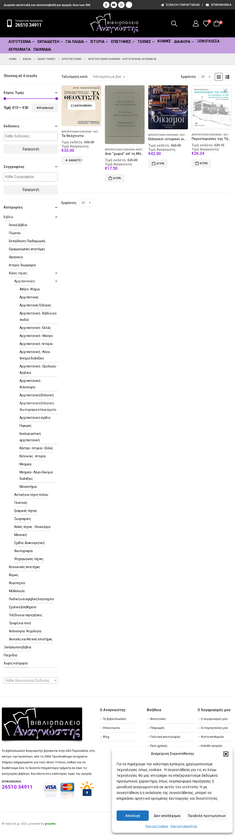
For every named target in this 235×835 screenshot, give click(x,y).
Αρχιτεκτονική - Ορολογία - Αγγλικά (38, 369)
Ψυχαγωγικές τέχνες (28, 559)
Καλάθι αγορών (211, 745)
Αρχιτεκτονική (24, 281)
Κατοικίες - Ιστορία (33, 456)
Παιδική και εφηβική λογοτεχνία (31, 599)
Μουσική (20, 535)
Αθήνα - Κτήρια (30, 289)
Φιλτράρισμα (44, 107)
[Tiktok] (129, 5)
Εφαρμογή (30, 149)
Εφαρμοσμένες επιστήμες (27, 249)
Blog (106, 736)
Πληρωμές (157, 728)
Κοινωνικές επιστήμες (24, 567)
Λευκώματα (19, 49)
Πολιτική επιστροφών (165, 736)
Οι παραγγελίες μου (214, 728)
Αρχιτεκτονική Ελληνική (120, 149)
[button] (226, 754)
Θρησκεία (15, 257)
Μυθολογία (17, 591)
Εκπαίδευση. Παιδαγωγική (27, 241)
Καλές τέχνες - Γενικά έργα (32, 527)
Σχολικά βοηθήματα (22, 607)
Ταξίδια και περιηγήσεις (25, 615)
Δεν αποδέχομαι (167, 816)
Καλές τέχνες (18, 273)
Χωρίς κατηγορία (16, 663)
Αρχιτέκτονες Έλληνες (35, 305)
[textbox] (32, 136)
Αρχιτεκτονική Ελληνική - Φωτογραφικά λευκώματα (92, 131)
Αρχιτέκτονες (29, 297)
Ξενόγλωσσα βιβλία (17, 647)
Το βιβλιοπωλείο (114, 719)
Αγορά (117, 178)
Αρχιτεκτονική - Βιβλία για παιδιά (38, 316)
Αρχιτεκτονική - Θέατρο (36, 336)
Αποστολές (158, 719)
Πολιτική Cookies (156, 826)
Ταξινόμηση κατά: (75, 77)
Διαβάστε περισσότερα (75, 160)
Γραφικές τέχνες (25, 511)
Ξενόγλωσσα (208, 41)
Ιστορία (97, 41)
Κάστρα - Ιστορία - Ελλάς (36, 448)
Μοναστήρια (28, 486)
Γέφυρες (26, 425)
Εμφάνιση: (188, 77)
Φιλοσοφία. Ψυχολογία (25, 631)
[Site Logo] (114, 23)
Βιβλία (8, 217)
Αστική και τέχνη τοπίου (31, 495)
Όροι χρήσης (159, 745)
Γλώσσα (14, 233)
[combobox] (31, 680)
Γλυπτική (20, 503)
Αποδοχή (132, 816)
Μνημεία (25, 464)
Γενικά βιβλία (18, 225)
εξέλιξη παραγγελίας (183, 4)
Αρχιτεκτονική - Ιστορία (36, 344)
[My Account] (195, 23)
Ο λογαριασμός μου (214, 719)
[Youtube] (114, 5)
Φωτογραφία (23, 551)
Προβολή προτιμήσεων (207, 816)
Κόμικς (164, 41)
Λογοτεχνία (19, 41)
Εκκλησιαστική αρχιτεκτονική (30, 437)
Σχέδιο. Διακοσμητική (29, 543)
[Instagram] (121, 5)
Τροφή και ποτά (20, 623)
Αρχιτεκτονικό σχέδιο (35, 417)
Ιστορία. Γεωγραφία (22, 265)
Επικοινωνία (221, 4)
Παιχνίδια (42, 49)
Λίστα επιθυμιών (212, 736)
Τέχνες (144, 41)
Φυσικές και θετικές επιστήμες (31, 639)
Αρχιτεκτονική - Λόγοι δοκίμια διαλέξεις (35, 355)
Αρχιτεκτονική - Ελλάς (35, 328)
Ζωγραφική (22, 519)
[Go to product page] (125, 114)
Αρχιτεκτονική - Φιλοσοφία (31, 384)
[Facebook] (106, 5)
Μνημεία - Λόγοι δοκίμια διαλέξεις (36, 475)
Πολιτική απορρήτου (184, 826)
